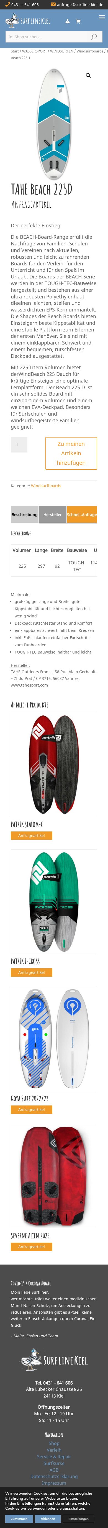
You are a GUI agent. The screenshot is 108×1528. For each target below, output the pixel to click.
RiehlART (54, 1519)
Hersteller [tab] (52, 514)
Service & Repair (54, 1457)
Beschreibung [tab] (25, 514)
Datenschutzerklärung (54, 1476)
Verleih (54, 1450)
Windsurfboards (90, 51)
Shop (54, 1443)
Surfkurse (54, 1463)
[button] (88, 76)
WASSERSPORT (34, 51)
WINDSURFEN (61, 51)
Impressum (54, 1483)
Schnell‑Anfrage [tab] (82, 514)
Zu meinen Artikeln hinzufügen (71, 453)
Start (15, 51)
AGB (54, 1470)
